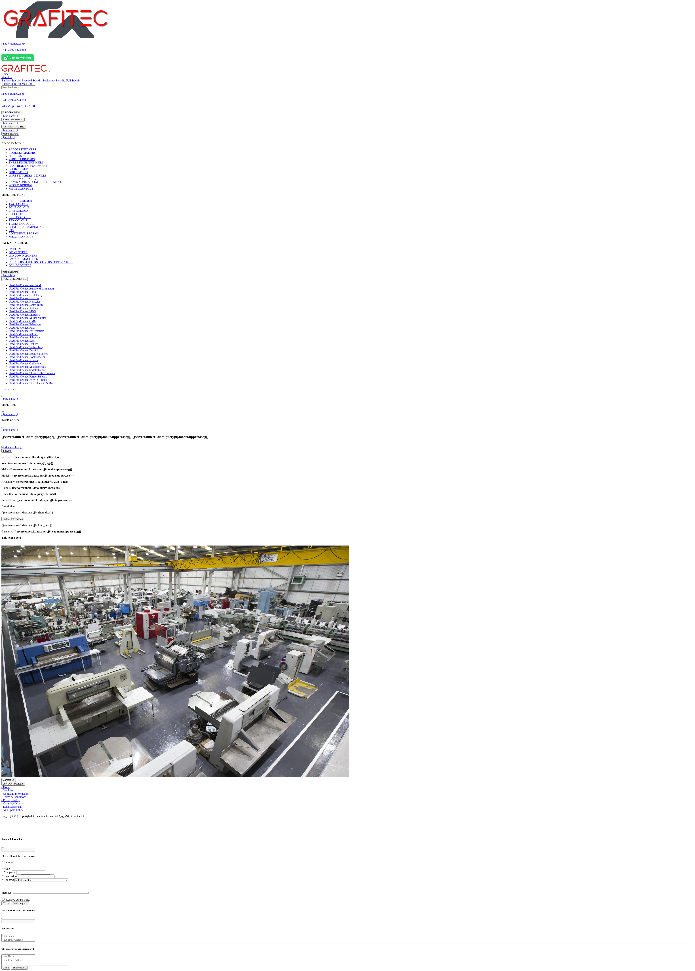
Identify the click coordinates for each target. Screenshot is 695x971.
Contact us (8, 780)
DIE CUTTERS (18, 252)
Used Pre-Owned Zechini (23, 350)
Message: (6, 892)
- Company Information (14, 793)
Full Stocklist (73, 80)
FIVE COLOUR (18, 210)
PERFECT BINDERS (22, 159)
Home (5, 74)
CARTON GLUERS (21, 249)
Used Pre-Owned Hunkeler (24, 301)
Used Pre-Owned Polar (22, 327)
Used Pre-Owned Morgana (24, 314)
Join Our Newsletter (13, 783)
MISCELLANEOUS (21, 188)
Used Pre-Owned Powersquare (26, 330)
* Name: (6, 868)
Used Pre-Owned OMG (22, 321)
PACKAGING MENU (13, 126)
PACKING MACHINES (23, 258)
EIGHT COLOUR (20, 217)
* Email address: (10, 876)
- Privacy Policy (10, 800)
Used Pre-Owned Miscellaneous (27, 366)
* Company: (8, 872)
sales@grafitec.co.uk (13, 43)
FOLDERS (15, 156)
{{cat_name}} (9, 116)
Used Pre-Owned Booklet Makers (28, 353)
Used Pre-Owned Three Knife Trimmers (32, 373)
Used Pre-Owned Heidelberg (25, 295)
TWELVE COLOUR (21, 223)
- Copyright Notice (12, 803)
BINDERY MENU (12, 112)
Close (6, 903)
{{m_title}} (8, 137)
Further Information (13, 519)
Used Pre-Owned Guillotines (25, 363)
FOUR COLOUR (19, 207)
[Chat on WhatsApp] (17, 60)
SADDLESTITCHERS (22, 149)
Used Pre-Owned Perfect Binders (28, 376)
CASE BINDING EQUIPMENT (28, 165)
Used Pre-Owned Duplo (23, 291)
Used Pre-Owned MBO (22, 311)
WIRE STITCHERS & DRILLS (28, 175)
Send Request (19, 903)
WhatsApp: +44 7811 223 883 (18, 106)
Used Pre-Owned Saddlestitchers (27, 370)
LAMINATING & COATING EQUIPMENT (35, 182)
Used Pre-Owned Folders (23, 360)
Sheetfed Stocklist (32, 80)
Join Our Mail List (21, 83)
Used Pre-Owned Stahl (22, 340)
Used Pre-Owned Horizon (24, 298)
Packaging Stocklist (54, 80)
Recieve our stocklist (17, 899)
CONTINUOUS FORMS (24, 233)
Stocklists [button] (6, 77)
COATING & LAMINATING (26, 226)
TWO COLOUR (18, 204)
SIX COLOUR (17, 213)
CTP (11, 230)
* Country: (7, 879)
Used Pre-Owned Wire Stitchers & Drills (32, 383)
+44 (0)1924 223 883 (13, 49)
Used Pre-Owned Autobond (25, 285)
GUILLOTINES (18, 172)
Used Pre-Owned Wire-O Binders (28, 379)
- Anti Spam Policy (12, 809)
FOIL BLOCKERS (20, 265)
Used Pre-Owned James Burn (26, 304)
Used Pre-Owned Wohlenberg (26, 347)
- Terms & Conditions (13, 796)
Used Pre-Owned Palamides (25, 324)
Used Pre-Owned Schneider (25, 337)
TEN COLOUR (18, 220)
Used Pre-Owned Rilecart (23, 334)
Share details (19, 967)
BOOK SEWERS (19, 169)
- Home (5, 787)
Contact (5, 83)
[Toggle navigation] (48, 71)
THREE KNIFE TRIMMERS (26, 162)
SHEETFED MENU (13, 119)
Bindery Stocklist (11, 80)
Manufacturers (10, 133)
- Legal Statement (11, 806)
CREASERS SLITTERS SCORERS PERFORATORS (41, 262)
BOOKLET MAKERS (22, 152)
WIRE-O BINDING (20, 185)
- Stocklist (7, 790)
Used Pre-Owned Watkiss (23, 343)
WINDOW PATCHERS (23, 255)
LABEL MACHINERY (23, 178)
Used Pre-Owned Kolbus (23, 308)
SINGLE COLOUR (20, 200)
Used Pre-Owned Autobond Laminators (31, 288)
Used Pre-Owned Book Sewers (27, 356)
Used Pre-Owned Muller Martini (27, 317)
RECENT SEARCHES (14, 279)
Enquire (7, 450)
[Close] (2, 847)
